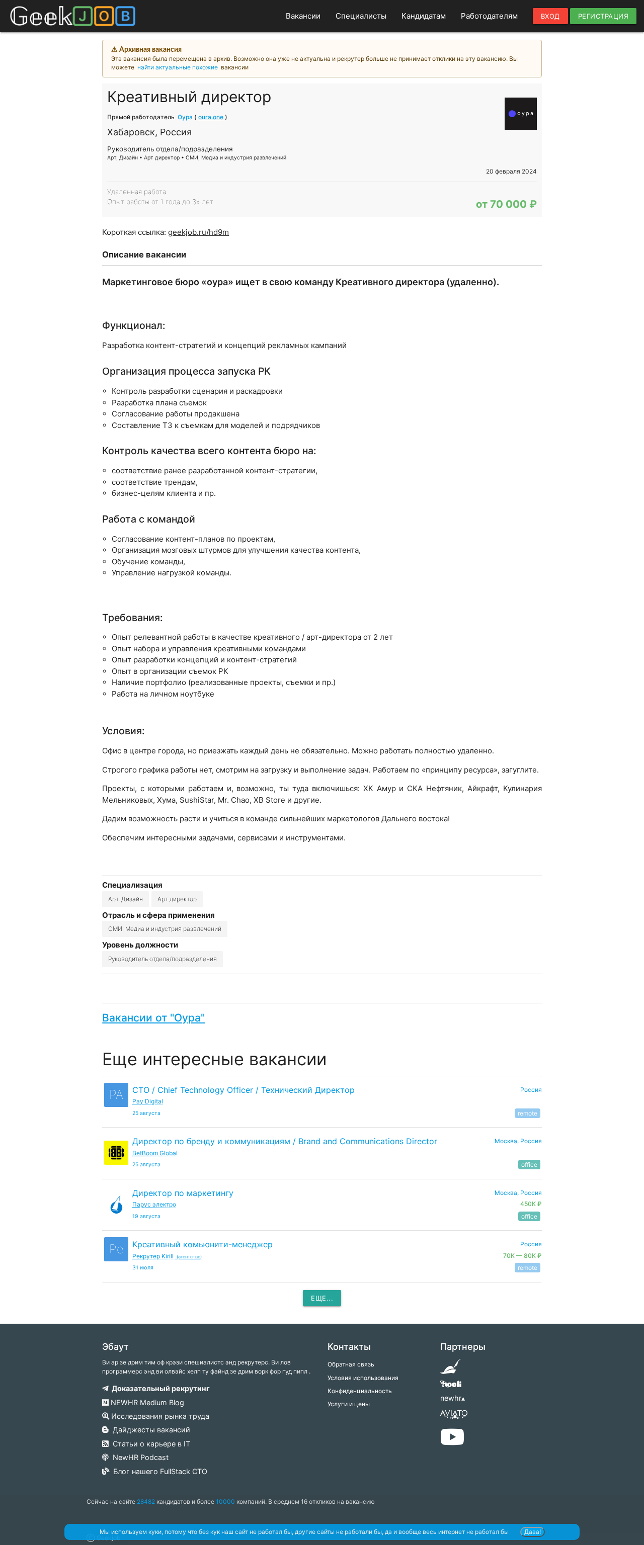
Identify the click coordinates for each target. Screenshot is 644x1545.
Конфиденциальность (360, 1391)
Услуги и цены (349, 1404)
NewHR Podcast (139, 1457)
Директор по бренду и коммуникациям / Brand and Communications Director (284, 1141)
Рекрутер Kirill (167, 1256)
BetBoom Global (155, 1153)
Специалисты (361, 16)
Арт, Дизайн (125, 899)
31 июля (142, 1267)
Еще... (322, 1298)
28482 (146, 1501)
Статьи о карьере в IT (149, 1443)
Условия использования (363, 1378)
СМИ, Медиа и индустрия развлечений (164, 928)
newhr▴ (452, 1398)
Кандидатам (423, 16)
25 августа (146, 1113)
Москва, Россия (518, 1141)
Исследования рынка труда (159, 1416)
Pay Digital (147, 1101)
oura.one (210, 117)
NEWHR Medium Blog (146, 1402)
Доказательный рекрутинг (159, 1388)
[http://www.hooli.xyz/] (450, 1387)
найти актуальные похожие (177, 67)
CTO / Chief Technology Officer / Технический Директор (243, 1090)
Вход (550, 16)
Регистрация (603, 16)
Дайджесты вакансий (149, 1429)
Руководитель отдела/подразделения (162, 959)
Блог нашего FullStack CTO (158, 1471)
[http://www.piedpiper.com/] (450, 1369)
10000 (225, 1501)
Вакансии (303, 16)
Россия (531, 1089)
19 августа (146, 1216)
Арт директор (177, 899)
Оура (185, 117)
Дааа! (532, 1531)
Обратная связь (351, 1364)
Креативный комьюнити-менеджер (202, 1244)
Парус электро (154, 1204)
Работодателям (489, 16)
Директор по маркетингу (182, 1193)
